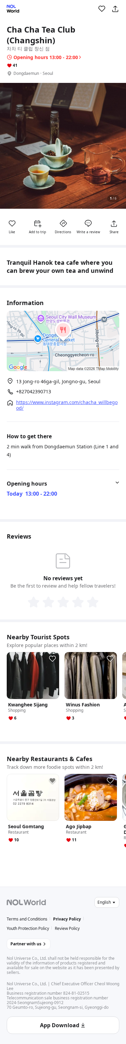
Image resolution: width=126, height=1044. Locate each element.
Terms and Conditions (27, 919)
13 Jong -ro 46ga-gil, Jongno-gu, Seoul (58, 381)
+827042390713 (33, 392)
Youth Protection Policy (28, 928)
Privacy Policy (67, 919)
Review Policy (67, 928)
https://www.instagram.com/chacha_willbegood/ (67, 405)
